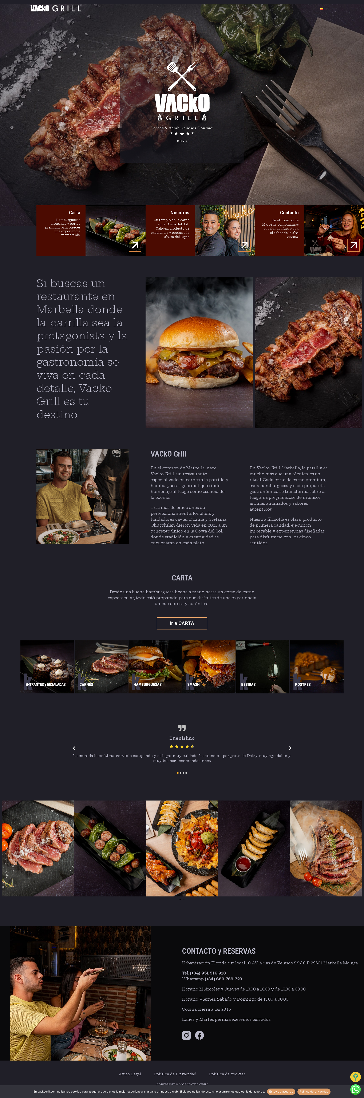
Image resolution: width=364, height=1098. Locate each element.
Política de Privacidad (175, 1074)
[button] (6, 848)
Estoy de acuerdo (281, 1091)
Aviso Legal (130, 1074)
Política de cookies (227, 1074)
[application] (325, 9)
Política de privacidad (314, 1091)
